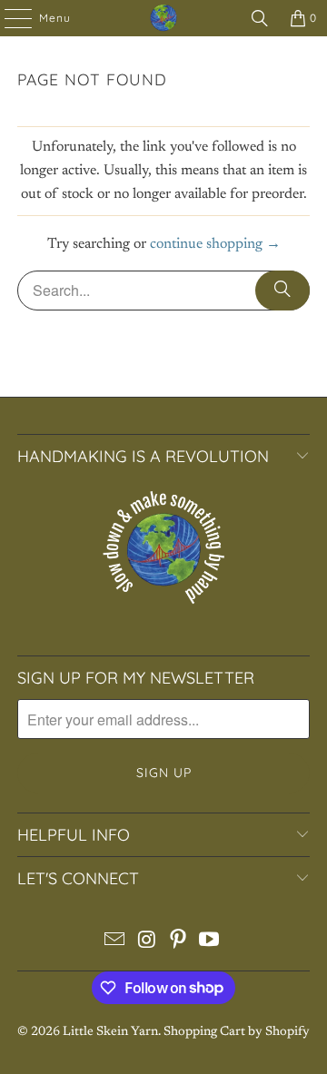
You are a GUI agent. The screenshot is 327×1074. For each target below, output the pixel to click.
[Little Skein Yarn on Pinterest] (179, 944)
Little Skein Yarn (110, 1032)
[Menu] (9, 18)
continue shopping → (215, 244)
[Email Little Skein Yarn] (115, 944)
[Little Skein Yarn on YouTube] (209, 944)
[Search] (260, 18)
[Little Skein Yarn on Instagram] (147, 944)
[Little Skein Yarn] (163, 18)
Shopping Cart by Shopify (237, 1032)
